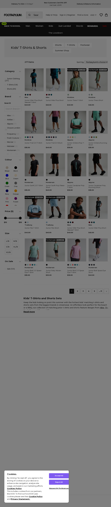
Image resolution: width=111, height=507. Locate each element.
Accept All (59, 476)
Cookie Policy (36, 496)
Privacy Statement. (20, 499)
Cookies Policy (14, 488)
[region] (36, 486)
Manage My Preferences (59, 488)
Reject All (59, 482)
